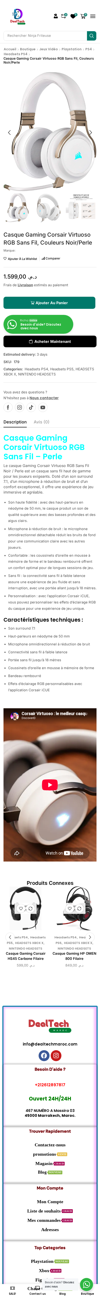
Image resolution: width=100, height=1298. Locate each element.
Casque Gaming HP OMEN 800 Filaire (74, 956)
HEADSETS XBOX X (29, 943)
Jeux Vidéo (48, 49)
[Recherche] (91, 36)
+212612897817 (50, 1085)
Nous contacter (44, 397)
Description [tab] (15, 421)
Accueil (10, 49)
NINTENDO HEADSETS (37, 374)
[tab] (15, 423)
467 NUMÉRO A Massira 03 (50, 1110)
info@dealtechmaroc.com (50, 1044)
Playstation (72, 49)
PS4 (88, 49)
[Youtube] (42, 407)
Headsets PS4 (15, 54)
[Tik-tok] (31, 407)
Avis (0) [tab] (42, 421)
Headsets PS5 (61, 369)
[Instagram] (19, 407)
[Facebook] (8, 407)
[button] (55, 16)
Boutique (28, 49)
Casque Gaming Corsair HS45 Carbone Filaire (26, 956)
